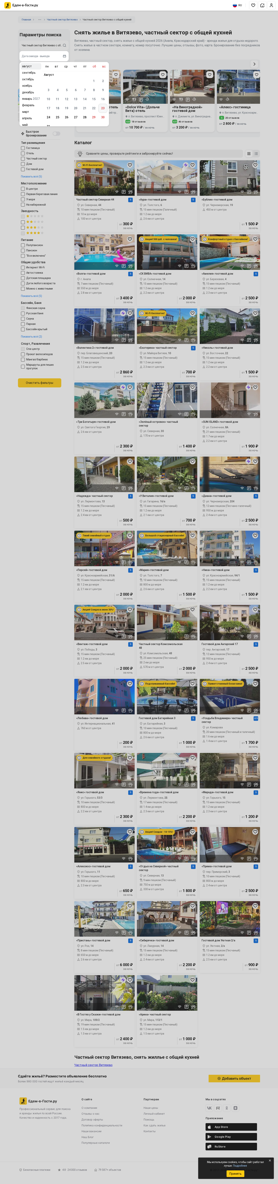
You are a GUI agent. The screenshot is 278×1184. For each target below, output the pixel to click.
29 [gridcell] (94, 117)
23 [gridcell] (103, 108)
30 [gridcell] (103, 117)
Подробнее (240, 1165)
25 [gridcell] (57, 117)
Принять (235, 1173)
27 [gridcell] (75, 117)
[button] (253, 5)
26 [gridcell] (66, 117)
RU (240, 5)
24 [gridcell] (48, 117)
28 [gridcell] (84, 117)
